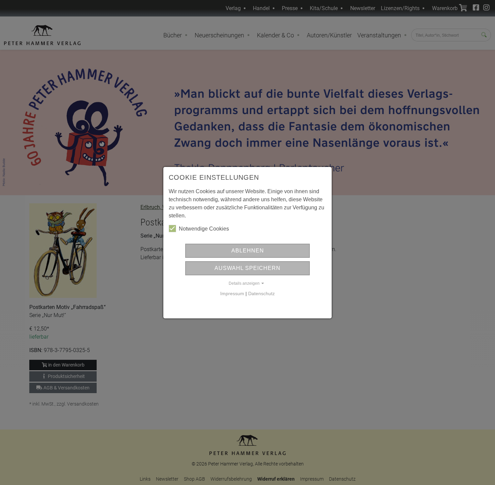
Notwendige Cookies (204, 229)
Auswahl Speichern (247, 268)
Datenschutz (261, 293)
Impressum (232, 293)
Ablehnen (247, 250)
